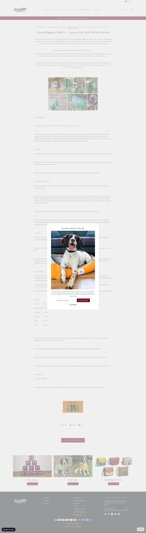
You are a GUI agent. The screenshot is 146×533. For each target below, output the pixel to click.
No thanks (73, 304)
